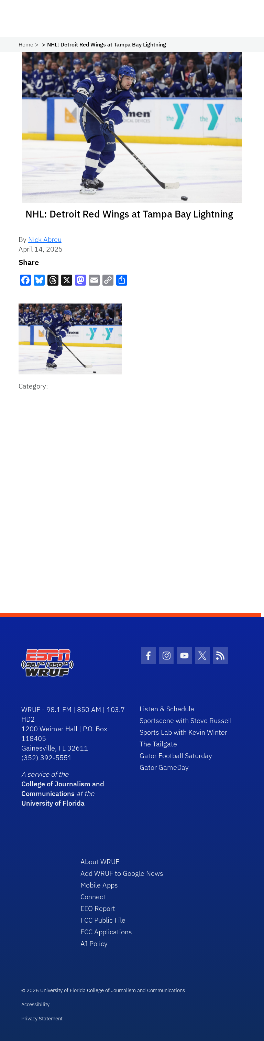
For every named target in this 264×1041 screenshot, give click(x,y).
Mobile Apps (99, 885)
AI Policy (94, 943)
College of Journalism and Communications (62, 788)
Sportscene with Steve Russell (186, 720)
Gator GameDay (164, 767)
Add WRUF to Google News (121, 873)
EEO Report (97, 908)
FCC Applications (106, 931)
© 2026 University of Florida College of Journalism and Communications (103, 990)
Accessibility (35, 1004)
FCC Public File (102, 920)
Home (26, 44)
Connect (93, 896)
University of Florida (53, 803)
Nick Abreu (45, 239)
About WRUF (99, 861)
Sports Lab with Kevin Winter (183, 732)
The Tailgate (158, 743)
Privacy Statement (42, 1018)
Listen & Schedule (167, 708)
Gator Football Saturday (176, 755)
